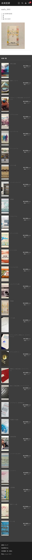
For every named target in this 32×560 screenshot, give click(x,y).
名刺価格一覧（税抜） (7, 551)
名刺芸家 (5, 3)
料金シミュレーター (6, 554)
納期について (4, 545)
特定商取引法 (4, 548)
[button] (19, 3)
